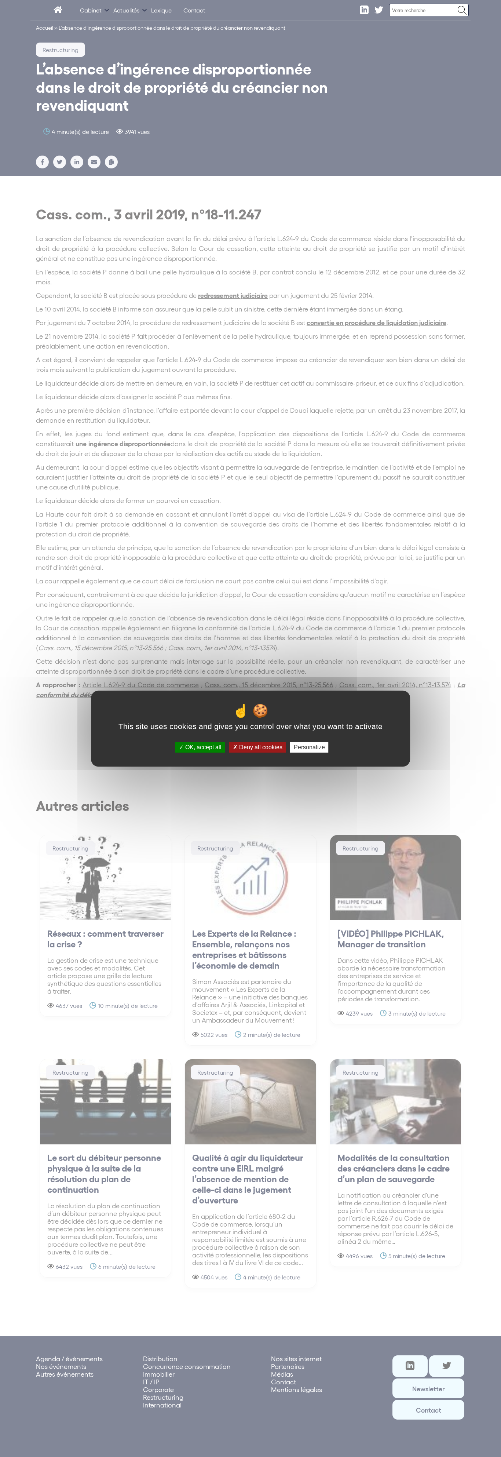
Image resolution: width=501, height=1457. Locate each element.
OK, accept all (203, 747)
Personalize (309, 747)
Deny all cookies (260, 747)
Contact (194, 10)
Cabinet (91, 10)
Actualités (126, 10)
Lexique (161, 10)
